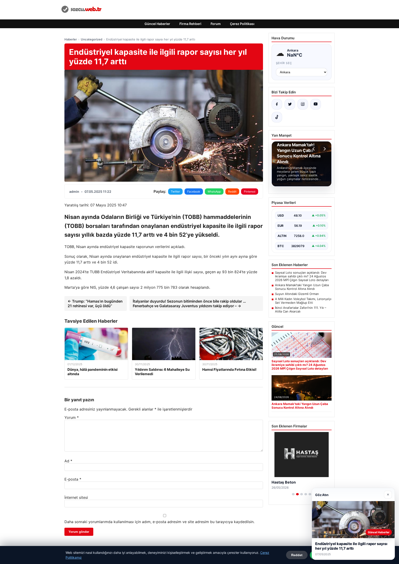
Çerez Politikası (242, 24)
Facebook (193, 191)
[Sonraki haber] (324, 149)
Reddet (296, 555)
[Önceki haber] (314, 149)
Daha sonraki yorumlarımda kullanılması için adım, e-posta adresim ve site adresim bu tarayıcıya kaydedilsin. (159, 521)
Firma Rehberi (190, 24)
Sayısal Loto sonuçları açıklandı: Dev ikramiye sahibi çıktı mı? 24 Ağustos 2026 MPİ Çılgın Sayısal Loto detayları (302, 276)
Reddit (232, 191)
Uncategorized (91, 39)
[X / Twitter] (289, 104)
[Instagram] (302, 104)
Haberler (70, 39)
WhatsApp (214, 191)
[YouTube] (315, 104)
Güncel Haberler (157, 24)
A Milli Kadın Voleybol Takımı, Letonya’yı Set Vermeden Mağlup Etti (303, 300)
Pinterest (249, 191)
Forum (216, 24)
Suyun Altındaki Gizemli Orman (297, 294)
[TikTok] (277, 117)
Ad (68, 461)
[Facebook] (277, 104)
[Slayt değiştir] (293, 494)
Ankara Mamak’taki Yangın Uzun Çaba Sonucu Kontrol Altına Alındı (302, 287)
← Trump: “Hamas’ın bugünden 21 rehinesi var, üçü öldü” (95, 303)
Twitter (175, 191)
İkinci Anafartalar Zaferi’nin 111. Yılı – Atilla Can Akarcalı (300, 309)
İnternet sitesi (76, 497)
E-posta (72, 479)
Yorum (71, 417)
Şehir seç (284, 63)
